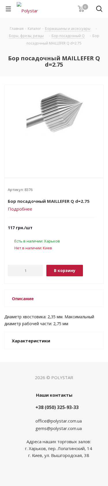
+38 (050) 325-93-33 (57, 407)
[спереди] (54, 126)
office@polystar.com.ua (58, 421)
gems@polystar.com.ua (58, 428)
